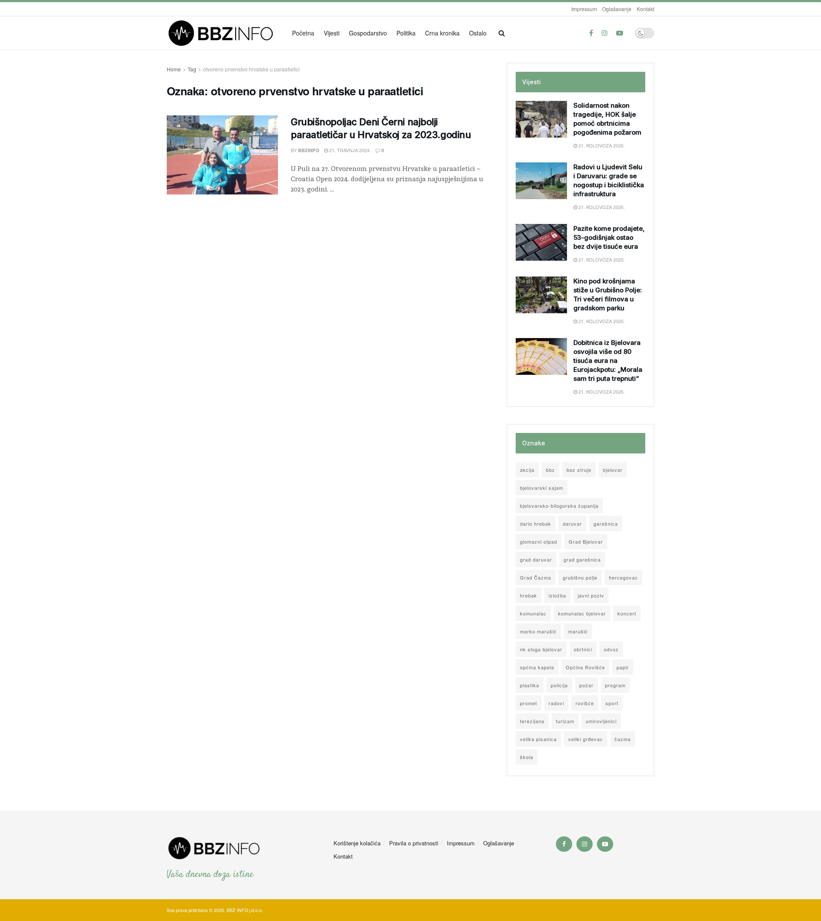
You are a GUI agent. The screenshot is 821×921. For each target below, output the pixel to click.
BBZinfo (308, 150)
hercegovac (623, 577)
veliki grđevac (585, 739)
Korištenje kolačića (357, 843)
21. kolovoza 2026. (601, 145)
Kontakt (645, 8)
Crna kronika (442, 33)
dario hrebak (535, 523)
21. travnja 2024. (349, 150)
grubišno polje (580, 577)
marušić (578, 631)
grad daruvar (536, 559)
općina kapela (537, 667)
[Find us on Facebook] (591, 33)
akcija (527, 469)
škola (526, 756)
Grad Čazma (535, 577)
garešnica (606, 523)
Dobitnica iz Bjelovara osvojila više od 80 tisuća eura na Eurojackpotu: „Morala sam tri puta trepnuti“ (607, 360)
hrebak (528, 595)
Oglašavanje (617, 8)
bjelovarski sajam (541, 487)
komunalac (533, 613)
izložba (557, 595)
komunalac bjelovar (582, 613)
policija (559, 685)
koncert (626, 613)
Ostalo (478, 33)
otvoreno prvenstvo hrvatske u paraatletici (251, 69)
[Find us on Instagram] (605, 33)
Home (174, 69)
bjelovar (613, 469)
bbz (550, 469)
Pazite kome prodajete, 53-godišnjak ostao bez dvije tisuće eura (609, 237)
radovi (556, 703)
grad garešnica (582, 559)
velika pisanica (538, 739)
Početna (303, 33)
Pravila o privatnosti (413, 843)
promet (528, 703)
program (615, 685)
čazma (622, 739)
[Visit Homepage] (223, 33)
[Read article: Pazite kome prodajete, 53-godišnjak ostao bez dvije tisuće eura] (541, 242)
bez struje (579, 469)
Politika (406, 33)
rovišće (585, 703)
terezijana (532, 721)
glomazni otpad (538, 541)
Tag (192, 69)
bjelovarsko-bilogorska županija (559, 505)
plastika (529, 685)
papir (623, 667)
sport (611, 703)
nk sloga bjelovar (541, 649)
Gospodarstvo (368, 33)
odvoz (611, 649)
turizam (565, 721)
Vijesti (332, 33)
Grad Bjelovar (586, 541)
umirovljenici (601, 721)
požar (586, 685)
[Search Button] (502, 33)
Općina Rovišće (585, 667)
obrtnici (583, 649)
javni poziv (591, 595)
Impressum (584, 8)
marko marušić (538, 631)
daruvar (572, 523)
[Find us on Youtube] (619, 33)
